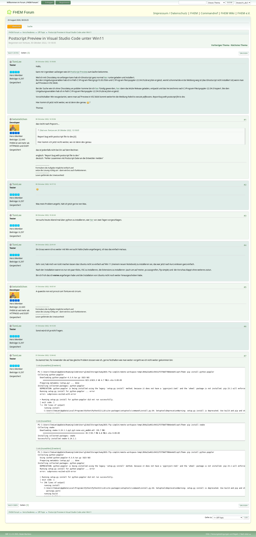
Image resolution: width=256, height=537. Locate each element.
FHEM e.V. (243, 13)
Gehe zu (208, 517)
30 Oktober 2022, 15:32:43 (46, 215)
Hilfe (207, 534)
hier (105, 77)
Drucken (244, 53)
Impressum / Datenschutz (170, 13)
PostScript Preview (78, 72)
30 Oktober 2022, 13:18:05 (46, 61)
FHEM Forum (23, 12)
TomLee (16, 61)
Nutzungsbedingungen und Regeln (225, 534)
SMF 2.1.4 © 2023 (11, 534)
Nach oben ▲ (245, 534)
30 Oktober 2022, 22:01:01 (46, 244)
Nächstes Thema (239, 45)
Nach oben (13, 505)
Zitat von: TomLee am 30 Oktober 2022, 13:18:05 (59, 130)
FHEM (194, 13)
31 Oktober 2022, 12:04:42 (46, 355)
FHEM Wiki (228, 13)
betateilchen (19, 119)
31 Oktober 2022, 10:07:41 (46, 286)
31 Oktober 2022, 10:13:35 (46, 326)
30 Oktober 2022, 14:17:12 (46, 184)
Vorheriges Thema (220, 45)
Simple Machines (25, 534)
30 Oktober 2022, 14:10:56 (46, 119)
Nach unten (13, 53)
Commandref (209, 13)
